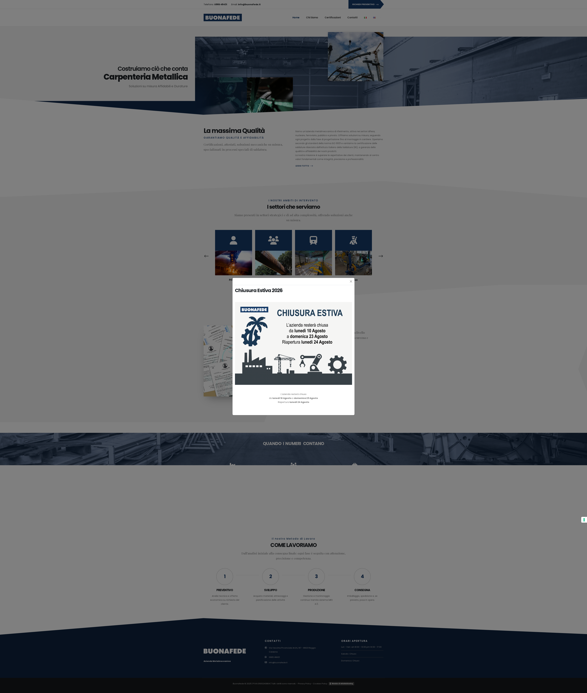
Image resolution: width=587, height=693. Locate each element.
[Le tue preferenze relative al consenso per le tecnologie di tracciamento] (584, 520)
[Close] (351, 281)
